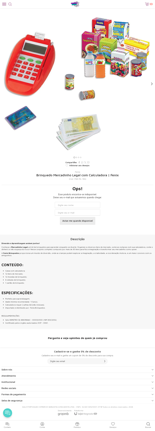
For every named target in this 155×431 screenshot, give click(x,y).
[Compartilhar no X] (85, 162)
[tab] (74, 157)
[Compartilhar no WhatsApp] (82, 162)
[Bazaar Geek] (75, 4)
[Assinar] (105, 361)
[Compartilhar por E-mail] (88, 162)
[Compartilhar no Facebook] (79, 162)
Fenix (77, 172)
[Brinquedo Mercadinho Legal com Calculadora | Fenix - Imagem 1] (77, 83)
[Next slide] (152, 84)
